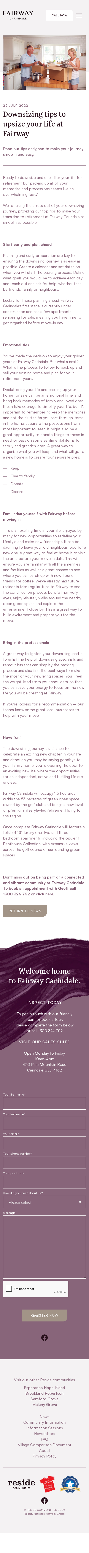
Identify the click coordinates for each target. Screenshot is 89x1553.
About (44, 1450)
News (44, 1416)
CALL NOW (59, 15)
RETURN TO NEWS (25, 911)
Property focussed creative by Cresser (44, 1513)
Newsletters (44, 1433)
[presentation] (36, 1289)
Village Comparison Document (44, 1444)
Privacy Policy (44, 1456)
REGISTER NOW (45, 1315)
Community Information (44, 1422)
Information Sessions (44, 1427)
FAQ (44, 1439)
